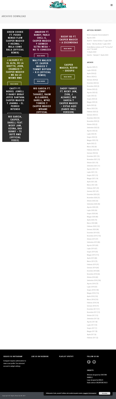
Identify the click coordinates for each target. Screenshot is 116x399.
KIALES (101, 380)
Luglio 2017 (90, 325)
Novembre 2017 (92, 312)
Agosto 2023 (91, 92)
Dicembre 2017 (92, 309)
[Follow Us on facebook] (89, 362)
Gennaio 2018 (91, 306)
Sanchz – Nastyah (93, 55)
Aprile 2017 (90, 334)
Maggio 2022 (91, 140)
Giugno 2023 (91, 99)
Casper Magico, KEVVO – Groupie (69, 67)
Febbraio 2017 (91, 338)
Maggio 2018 (91, 293)
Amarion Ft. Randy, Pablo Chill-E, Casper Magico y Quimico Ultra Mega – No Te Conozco (42, 41)
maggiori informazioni (89, 393)
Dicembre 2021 (92, 156)
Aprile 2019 (90, 258)
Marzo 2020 (91, 223)
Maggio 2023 (91, 102)
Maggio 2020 (91, 217)
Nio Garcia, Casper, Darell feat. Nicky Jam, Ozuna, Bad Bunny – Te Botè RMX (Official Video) (15, 128)
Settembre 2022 (92, 127)
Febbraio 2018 (91, 303)
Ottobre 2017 (91, 315)
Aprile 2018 (90, 296)
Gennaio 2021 (91, 191)
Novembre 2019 (92, 236)
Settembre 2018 (92, 280)
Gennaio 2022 (91, 153)
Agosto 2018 (91, 283)
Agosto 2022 (91, 131)
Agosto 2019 (91, 245)
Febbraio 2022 (91, 150)
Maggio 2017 (91, 331)
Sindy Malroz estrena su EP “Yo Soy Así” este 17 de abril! (100, 48)
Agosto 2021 (91, 169)
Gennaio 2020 (91, 229)
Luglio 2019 (90, 248)
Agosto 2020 (91, 207)
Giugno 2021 (91, 175)
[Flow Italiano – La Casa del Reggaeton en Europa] (58, 5)
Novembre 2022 (92, 121)
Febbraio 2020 (91, 226)
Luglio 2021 (90, 172)
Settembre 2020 (92, 204)
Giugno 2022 (91, 137)
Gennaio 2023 (91, 115)
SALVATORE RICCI (102, 383)
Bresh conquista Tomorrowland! (97, 35)
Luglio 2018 (90, 287)
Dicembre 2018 (92, 271)
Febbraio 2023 (91, 112)
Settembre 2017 (92, 319)
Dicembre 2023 (92, 83)
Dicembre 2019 (92, 233)
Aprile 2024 (90, 73)
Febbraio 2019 (91, 264)
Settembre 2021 (92, 166)
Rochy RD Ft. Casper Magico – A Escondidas (68, 39)
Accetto (104, 393)
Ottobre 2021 (91, 163)
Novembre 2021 (92, 159)
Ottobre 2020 (91, 201)
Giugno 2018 (91, 290)
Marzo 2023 (91, 108)
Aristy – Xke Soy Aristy (94, 44)
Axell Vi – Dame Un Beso (95, 41)
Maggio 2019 (91, 255)
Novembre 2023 (92, 86)
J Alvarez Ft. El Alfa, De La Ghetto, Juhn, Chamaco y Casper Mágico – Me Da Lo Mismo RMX (15, 69)
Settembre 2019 (92, 242)
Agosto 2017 (91, 322)
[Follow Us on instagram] (94, 362)
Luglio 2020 (90, 210)
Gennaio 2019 (91, 268)
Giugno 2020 (91, 213)
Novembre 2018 (92, 274)
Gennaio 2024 (91, 80)
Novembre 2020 (92, 198)
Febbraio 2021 (91, 188)
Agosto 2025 (91, 67)
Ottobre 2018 (91, 277)
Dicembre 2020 (92, 194)
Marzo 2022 (91, 147)
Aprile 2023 (90, 105)
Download (103, 21)
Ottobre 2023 (91, 89)
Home (96, 21)
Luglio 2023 (90, 96)
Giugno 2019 (91, 252)
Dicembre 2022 (92, 118)
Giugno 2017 (91, 328)
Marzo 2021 (91, 185)
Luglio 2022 (90, 134)
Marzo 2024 (91, 77)
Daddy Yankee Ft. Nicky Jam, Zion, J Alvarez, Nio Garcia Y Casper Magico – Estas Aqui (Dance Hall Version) (68, 100)
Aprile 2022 (90, 143)
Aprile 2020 (90, 220)
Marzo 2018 (91, 299)
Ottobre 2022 (91, 124)
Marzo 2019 (91, 261)
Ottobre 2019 (91, 239)
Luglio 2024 (90, 70)
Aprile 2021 (90, 182)
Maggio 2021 (91, 178)
